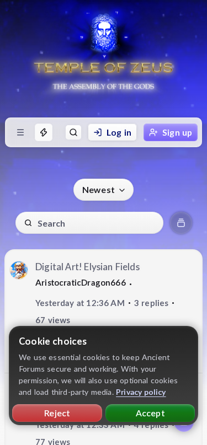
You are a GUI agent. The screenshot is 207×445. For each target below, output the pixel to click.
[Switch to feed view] (181, 223)
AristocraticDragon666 (80, 282)
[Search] (73, 132)
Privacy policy (141, 391)
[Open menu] (20, 132)
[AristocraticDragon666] (19, 270)
